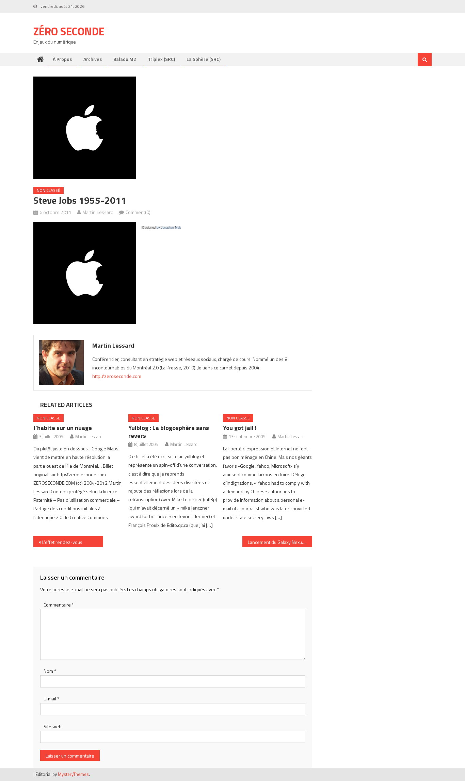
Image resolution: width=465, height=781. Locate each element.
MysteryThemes (73, 774)
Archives (92, 59)
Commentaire (59, 604)
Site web (53, 726)
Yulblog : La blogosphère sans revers (168, 431)
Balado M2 (124, 59)
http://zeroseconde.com (116, 376)
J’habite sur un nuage (62, 427)
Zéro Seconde (69, 31)
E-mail (51, 698)
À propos (62, 59)
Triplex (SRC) (161, 59)
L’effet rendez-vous (62, 542)
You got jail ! (240, 427)
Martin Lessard (97, 212)
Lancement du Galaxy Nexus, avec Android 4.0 (280, 542)
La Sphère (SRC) (204, 59)
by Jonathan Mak (169, 227)
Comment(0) (138, 212)
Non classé (48, 190)
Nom (50, 671)
